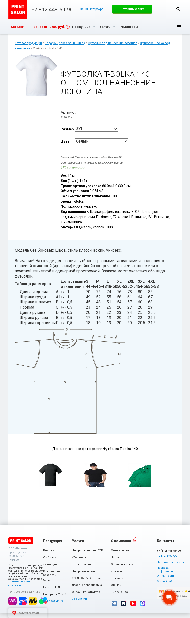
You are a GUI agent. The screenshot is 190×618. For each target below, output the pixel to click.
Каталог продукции (28, 43)
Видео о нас (119, 592)
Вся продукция (53, 601)
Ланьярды (50, 564)
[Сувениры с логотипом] (17, 9)
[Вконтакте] (114, 603)
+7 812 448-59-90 (52, 10)
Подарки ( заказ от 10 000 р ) (65, 43)
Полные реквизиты (170, 562)
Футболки (49, 557)
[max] (142, 603)
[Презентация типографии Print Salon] (134, 539)
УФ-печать (79, 557)
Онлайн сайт (165, 575)
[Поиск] (178, 9)
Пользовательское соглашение (19, 583)
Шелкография (81, 564)
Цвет (65, 141)
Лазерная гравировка (87, 585)
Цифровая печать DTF (87, 550)
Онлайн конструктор (86, 592)
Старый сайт (165, 581)
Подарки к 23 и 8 (54, 594)
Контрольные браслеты (52, 573)
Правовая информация (165, 569)
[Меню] (175, 26)
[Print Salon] (20, 540)
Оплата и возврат (123, 564)
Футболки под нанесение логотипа (112, 43)
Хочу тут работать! (29, 613)
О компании (121, 541)
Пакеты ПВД (51, 587)
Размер (67, 129)
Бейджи (48, 550)
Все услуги (79, 598)
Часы (46, 580)
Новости (117, 557)
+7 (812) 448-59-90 (169, 550)
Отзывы (116, 585)
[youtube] (133, 603)
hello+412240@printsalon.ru (169, 556)
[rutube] (123, 603)
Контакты (117, 578)
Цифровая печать (84, 571)
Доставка (117, 571)
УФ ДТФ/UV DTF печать (88, 578)
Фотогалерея (120, 550)
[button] (132, 9)
